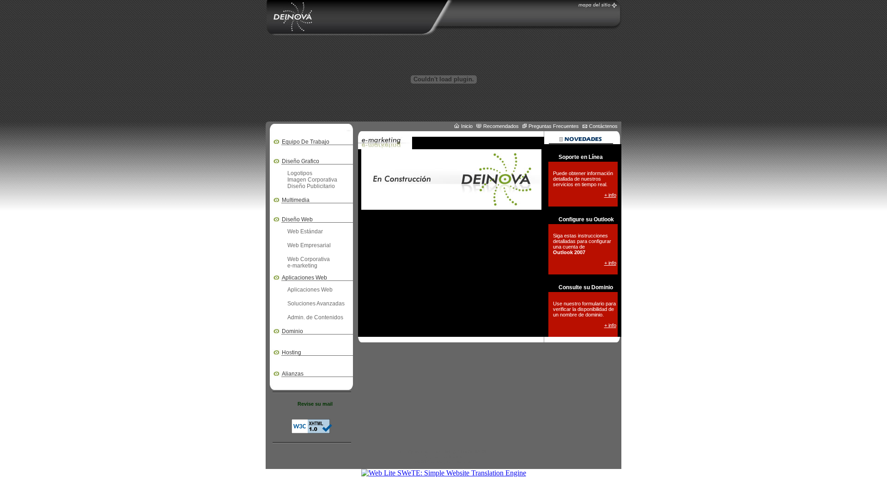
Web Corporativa (308, 259)
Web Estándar (305, 231)
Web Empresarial (309, 245)
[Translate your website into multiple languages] (443, 473)
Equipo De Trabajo (305, 142)
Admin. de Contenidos (315, 317)
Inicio (467, 126)
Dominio (292, 331)
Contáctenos (603, 126)
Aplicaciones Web (310, 289)
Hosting (291, 352)
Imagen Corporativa (312, 179)
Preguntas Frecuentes (554, 126)
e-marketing (302, 265)
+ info (610, 195)
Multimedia (296, 200)
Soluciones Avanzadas (316, 303)
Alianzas (293, 374)
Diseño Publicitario (311, 186)
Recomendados (501, 126)
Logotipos (299, 173)
